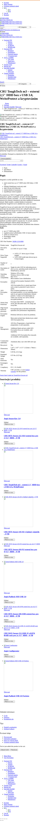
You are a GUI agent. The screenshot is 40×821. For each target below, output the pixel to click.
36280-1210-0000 (17, 241)
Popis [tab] (5, 168)
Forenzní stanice (13, 54)
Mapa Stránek (8, 4)
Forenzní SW (8, 40)
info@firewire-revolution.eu (10, 30)
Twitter (8, 164)
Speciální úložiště (9, 68)
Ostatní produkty (9, 73)
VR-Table (11, 59)
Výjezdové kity (12, 56)
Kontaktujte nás (8, 719)
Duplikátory (11, 52)
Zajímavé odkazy (9, 729)
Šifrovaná (11, 71)
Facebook (3, 164)
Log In (6, 13)
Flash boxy (11, 61)
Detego (10, 42)
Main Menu (7, 756)
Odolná (10, 70)
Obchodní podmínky (10, 739)
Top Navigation (8, 758)
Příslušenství (11, 63)
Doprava (6, 717)
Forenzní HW (8, 49)
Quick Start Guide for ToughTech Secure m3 (14, 375)
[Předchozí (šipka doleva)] (1, 820)
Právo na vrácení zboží (11, 740)
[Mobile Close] (1, 752)
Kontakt (6, 2)
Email (25, 164)
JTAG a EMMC (9, 57)
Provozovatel (8, 737)
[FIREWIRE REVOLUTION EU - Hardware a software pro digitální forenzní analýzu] (9, 20)
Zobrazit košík (5, 750)
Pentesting (11, 75)
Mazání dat (7, 66)
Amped (10, 43)
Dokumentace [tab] (8, 171)
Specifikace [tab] (7, 169)
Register (6, 15)
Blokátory (11, 50)
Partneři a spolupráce (10, 727)
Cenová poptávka (6, 158)
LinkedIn (14, 164)
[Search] (33, 27)
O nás (5, 715)
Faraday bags (8, 64)
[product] (22, 398)
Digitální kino (12, 77)
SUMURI (11, 45)
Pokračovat (14, 750)
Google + (20, 164)
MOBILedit (11, 47)
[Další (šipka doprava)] (2, 820)
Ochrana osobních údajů (11, 6)
